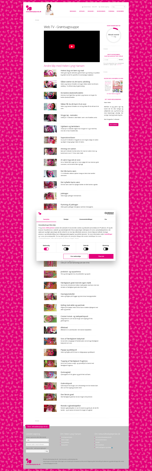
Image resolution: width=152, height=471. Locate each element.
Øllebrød (64, 327)
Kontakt (97, 442)
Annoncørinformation (101, 440)
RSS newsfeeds (100, 445)
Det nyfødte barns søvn (70, 182)
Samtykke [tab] (46, 219)
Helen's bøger (65, 440)
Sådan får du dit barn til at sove (73, 104)
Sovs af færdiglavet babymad (72, 338)
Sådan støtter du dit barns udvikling (75, 81)
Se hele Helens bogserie (113, 93)
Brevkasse (73, 11)
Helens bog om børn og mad (72, 70)
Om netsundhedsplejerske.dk (103, 437)
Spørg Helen (64, 445)
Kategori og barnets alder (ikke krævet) (36, 437)
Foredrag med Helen (66, 437)
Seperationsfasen (68, 137)
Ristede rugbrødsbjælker (71, 405)
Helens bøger (101, 11)
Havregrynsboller (68, 294)
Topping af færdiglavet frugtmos (74, 361)
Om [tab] (106, 219)
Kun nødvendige (76, 256)
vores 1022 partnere (48, 228)
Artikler (82, 11)
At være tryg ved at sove (70, 160)
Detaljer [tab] (66, 219)
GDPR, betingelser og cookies (103, 447)
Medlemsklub (87, 7)
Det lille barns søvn (68, 171)
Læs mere (119, 64)
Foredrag (111, 11)
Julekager (64, 193)
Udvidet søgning (104, 7)
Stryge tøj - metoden (69, 115)
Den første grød (67, 394)
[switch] (66, 249)
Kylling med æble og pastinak (73, 305)
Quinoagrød (65, 372)
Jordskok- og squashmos (71, 271)
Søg (47, 451)
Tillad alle (101, 256)
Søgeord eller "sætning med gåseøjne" (36, 448)
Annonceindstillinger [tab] (85, 219)
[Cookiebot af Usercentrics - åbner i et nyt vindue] (106, 213)
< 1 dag (113, 36)
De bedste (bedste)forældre (72, 93)
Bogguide (91, 11)
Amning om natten (68, 149)
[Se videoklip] (51, 73)
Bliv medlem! (113, 124)
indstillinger (108, 234)
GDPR (95, 7)
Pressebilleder (65, 442)
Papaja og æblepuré (69, 350)
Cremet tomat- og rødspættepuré (74, 316)
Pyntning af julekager (69, 204)
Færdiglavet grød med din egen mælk (76, 283)
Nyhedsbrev (120, 11)
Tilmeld (121, 59)
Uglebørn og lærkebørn (70, 126)
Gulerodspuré (66, 383)
